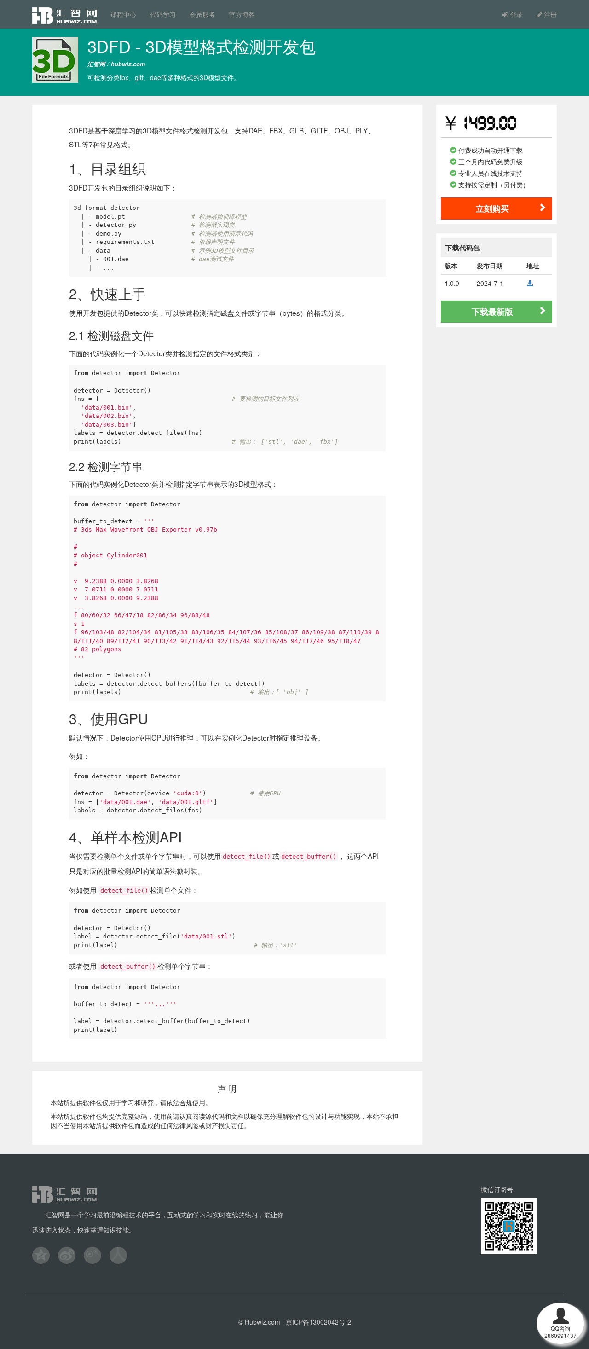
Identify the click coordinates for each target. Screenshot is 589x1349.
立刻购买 (492, 208)
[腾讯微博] (97, 1255)
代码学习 (163, 14)
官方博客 (242, 14)
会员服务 (202, 14)
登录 (515, 14)
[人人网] (122, 1255)
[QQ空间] (45, 1255)
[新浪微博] (71, 1255)
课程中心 (123, 14)
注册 (549, 14)
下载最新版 (492, 312)
